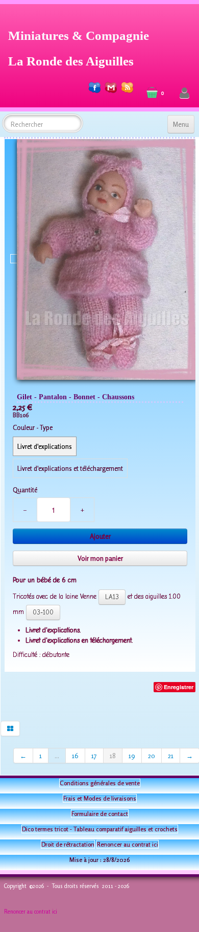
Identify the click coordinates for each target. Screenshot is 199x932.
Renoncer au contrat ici (127, 844)
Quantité (25, 490)
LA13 (112, 597)
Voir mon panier (100, 558)
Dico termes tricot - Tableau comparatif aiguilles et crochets (100, 829)
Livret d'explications (44, 446)
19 (132, 756)
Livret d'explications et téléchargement (70, 468)
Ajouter (100, 536)
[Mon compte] (184, 93)
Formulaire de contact (99, 813)
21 (170, 756)
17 (94, 756)
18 (113, 756)
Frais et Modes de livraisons (99, 798)
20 (151, 756)
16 (75, 756)
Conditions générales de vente (100, 783)
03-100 (43, 612)
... (57, 756)
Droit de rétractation (67, 844)
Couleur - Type (33, 427)
